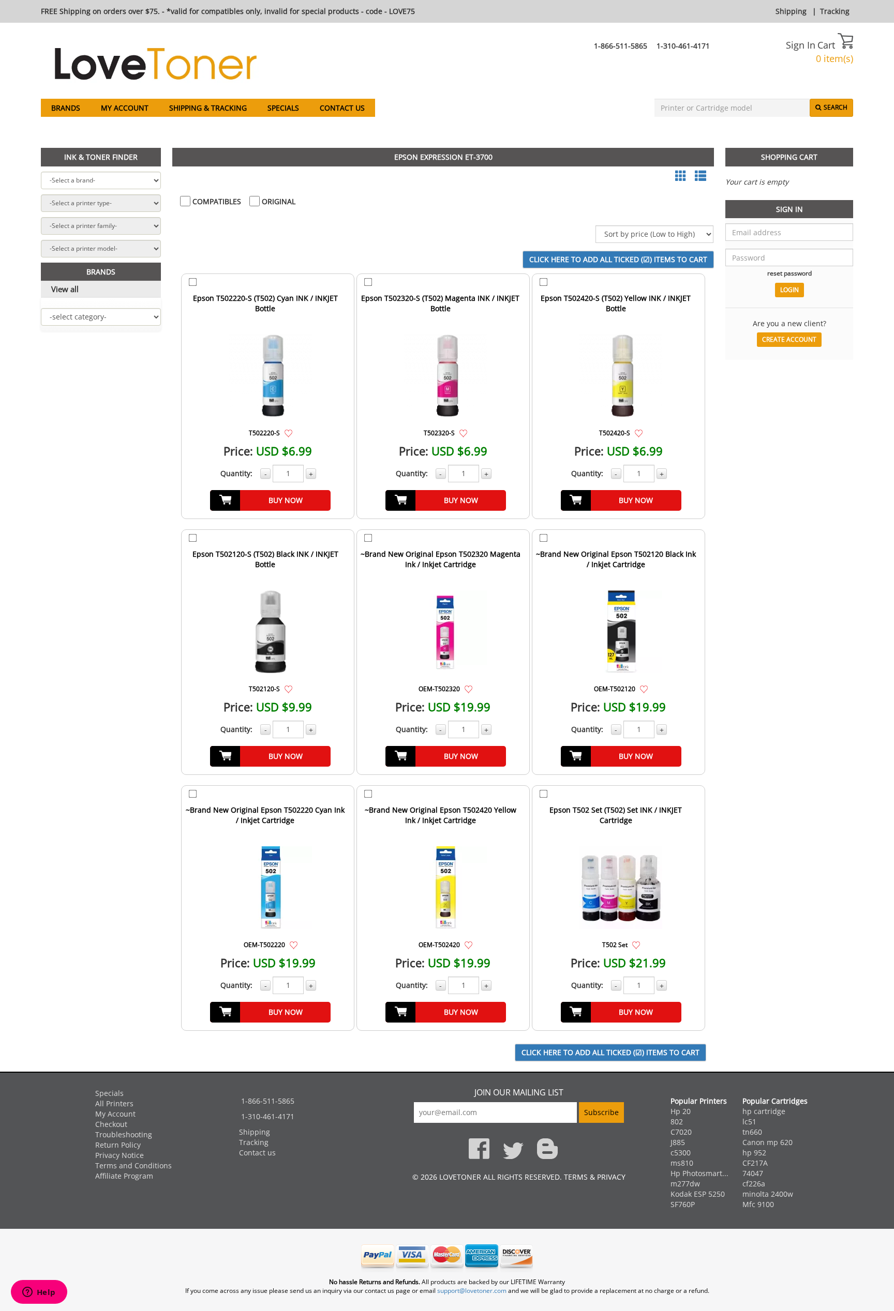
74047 (752, 1173)
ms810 (682, 1163)
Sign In (800, 45)
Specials (283, 108)
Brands (65, 108)
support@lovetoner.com (471, 1290)
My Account (124, 108)
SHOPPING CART (789, 157)
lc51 (749, 1121)
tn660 (752, 1132)
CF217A (755, 1163)
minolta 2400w (767, 1194)
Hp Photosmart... (699, 1173)
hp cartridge (763, 1111)
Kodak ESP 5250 (698, 1194)
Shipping (791, 11)
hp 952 (754, 1152)
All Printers (114, 1103)
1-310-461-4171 (683, 46)
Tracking (835, 11)
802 (677, 1121)
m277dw (685, 1183)
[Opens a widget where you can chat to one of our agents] (38, 1293)
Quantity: (236, 473)
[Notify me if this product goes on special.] (288, 432)
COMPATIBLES (215, 201)
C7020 (681, 1132)
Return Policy (118, 1145)
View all (65, 289)
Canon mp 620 (767, 1142)
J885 (678, 1142)
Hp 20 (681, 1111)
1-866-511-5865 (620, 46)
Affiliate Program (124, 1176)
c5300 (681, 1152)
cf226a (753, 1183)
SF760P (683, 1204)
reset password (789, 273)
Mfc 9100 (758, 1204)
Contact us (342, 108)
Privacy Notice (119, 1155)
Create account (789, 339)
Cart (827, 45)
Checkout (111, 1124)
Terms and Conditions (133, 1165)
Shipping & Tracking (208, 108)
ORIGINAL (277, 201)
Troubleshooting (123, 1134)
